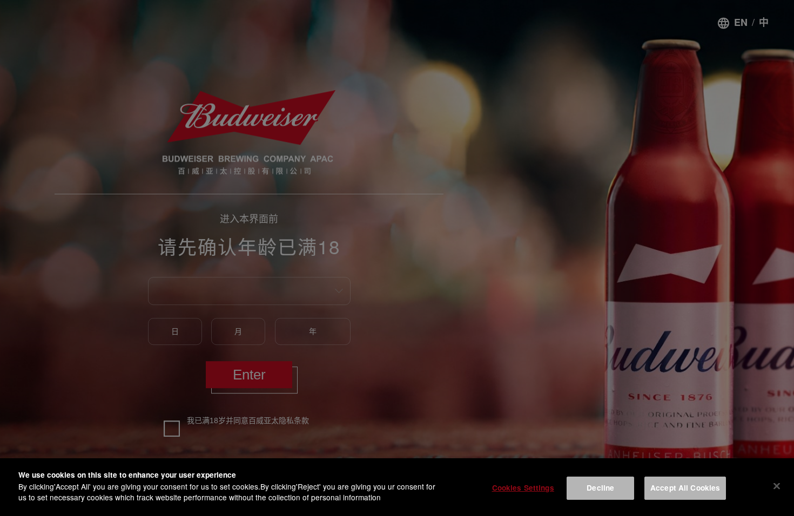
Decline (600, 488)
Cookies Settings (523, 488)
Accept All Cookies (685, 488)
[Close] (777, 486)
